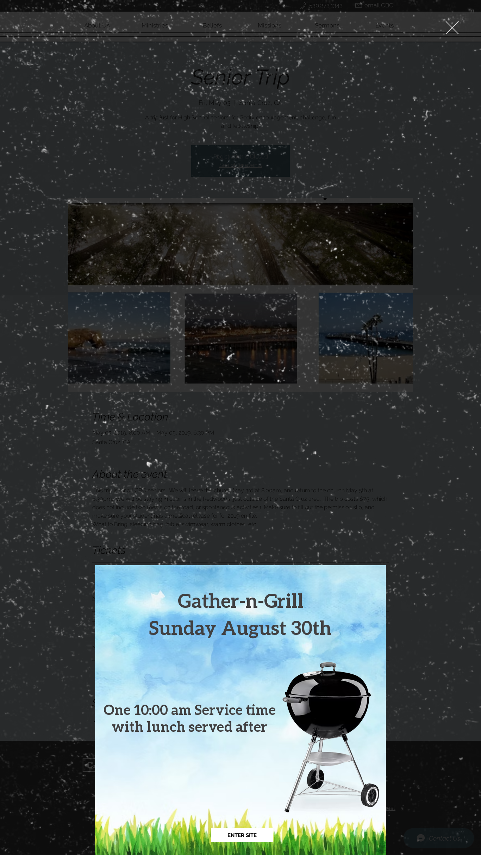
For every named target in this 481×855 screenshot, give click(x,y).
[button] (452, 27)
